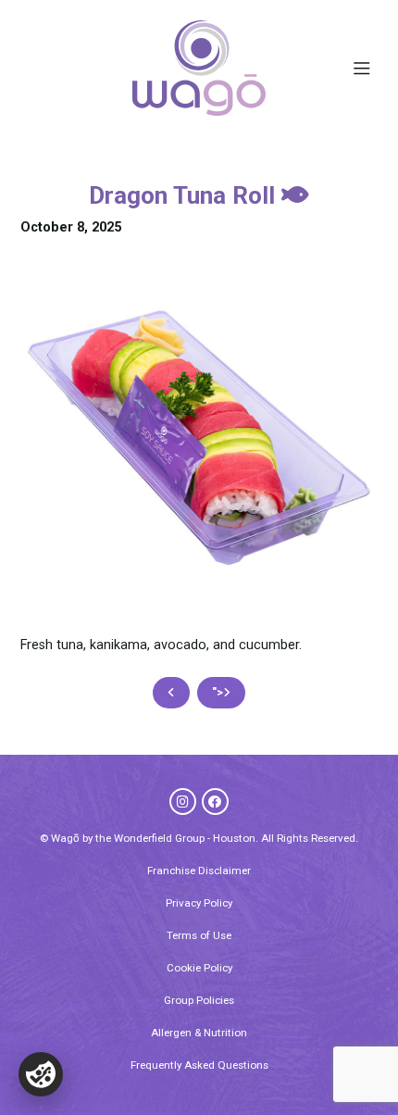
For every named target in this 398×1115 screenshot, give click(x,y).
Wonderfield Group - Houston (184, 838)
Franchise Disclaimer (199, 870)
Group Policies (199, 1000)
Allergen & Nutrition (199, 1032)
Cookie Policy (199, 967)
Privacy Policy (199, 902)
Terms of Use (199, 935)
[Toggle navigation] (361, 68)
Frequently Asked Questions (199, 1065)
